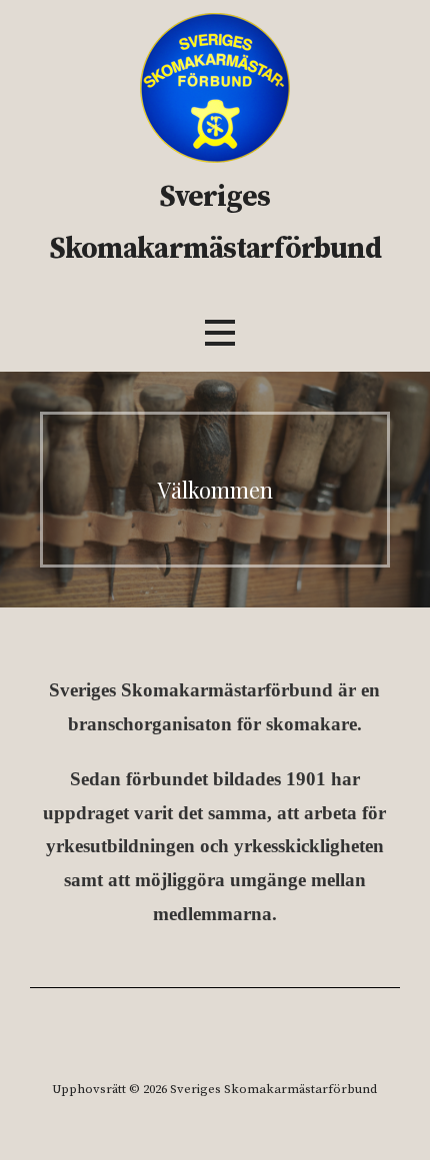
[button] (220, 332)
